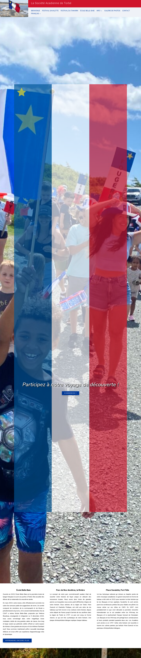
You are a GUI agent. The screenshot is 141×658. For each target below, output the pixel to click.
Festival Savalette (50, 11)
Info (98, 11)
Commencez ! (70, 393)
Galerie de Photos (112, 11)
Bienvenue (35, 11)
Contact (126, 11)
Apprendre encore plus (17, 640)
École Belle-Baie (87, 11)
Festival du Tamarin (69, 11)
